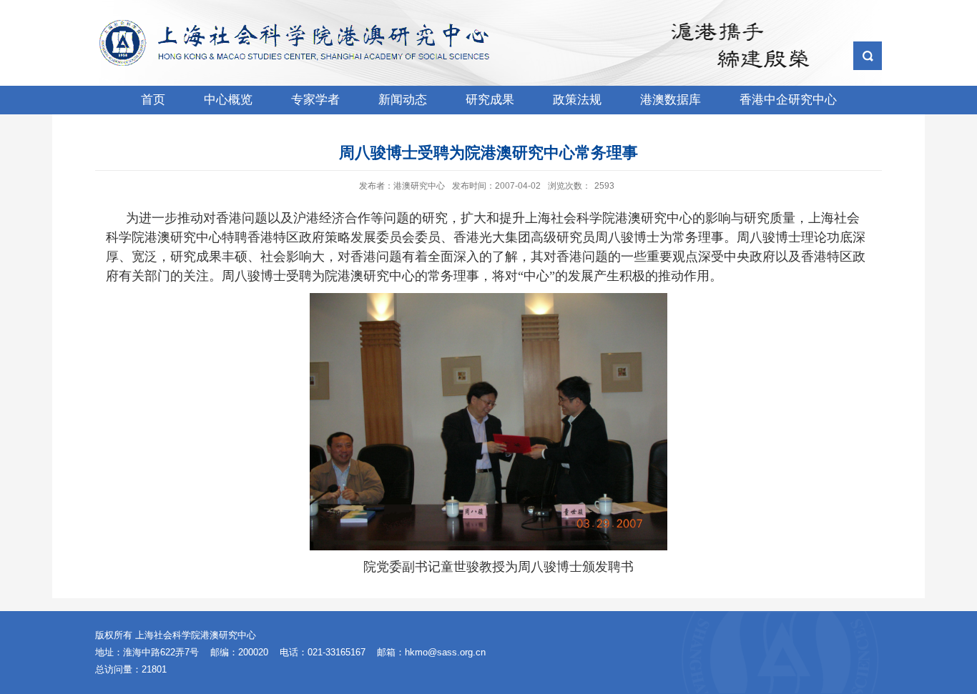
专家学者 (315, 99)
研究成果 (490, 99)
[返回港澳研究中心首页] (299, 24)
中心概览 (228, 99)
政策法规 (577, 99)
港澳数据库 (670, 99)
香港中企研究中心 (788, 99)
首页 (153, 99)
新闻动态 (402, 99)
